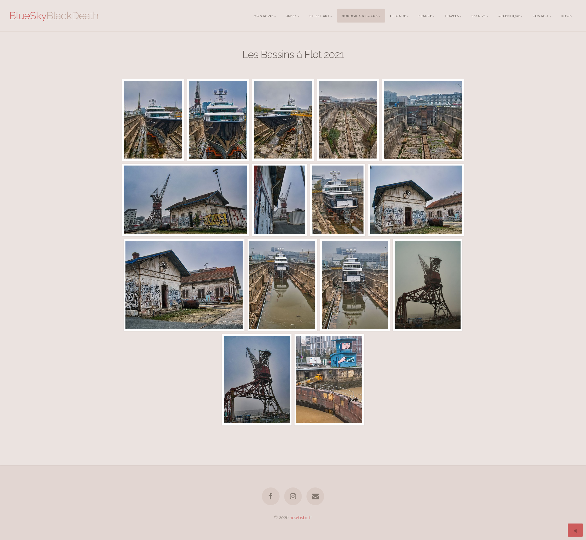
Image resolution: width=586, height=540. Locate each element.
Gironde (398, 15)
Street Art (319, 15)
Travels (451, 15)
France (425, 15)
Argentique (509, 15)
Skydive (479, 15)
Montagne (263, 15)
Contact (541, 15)
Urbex (291, 15)
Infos (566, 15)
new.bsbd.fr (301, 517)
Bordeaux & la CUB (360, 15)
